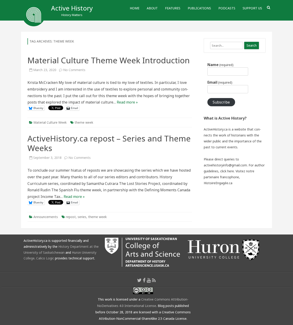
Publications (199, 8)
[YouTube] (149, 280)
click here (227, 171)
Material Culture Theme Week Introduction (108, 60)
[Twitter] (139, 280)
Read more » (127, 102)
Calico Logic (45, 258)
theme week (84, 122)
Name (220, 65)
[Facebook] (144, 280)
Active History (72, 8)
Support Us (252, 8)
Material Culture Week (50, 122)
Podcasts (226, 8)
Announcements (45, 217)
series (82, 217)
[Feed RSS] (154, 280)
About (152, 8)
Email (219, 82)
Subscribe (221, 102)
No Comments (74, 70)
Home (134, 8)
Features (172, 8)
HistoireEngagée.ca (218, 183)
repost (71, 217)
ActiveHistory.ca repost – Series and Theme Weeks (109, 143)
